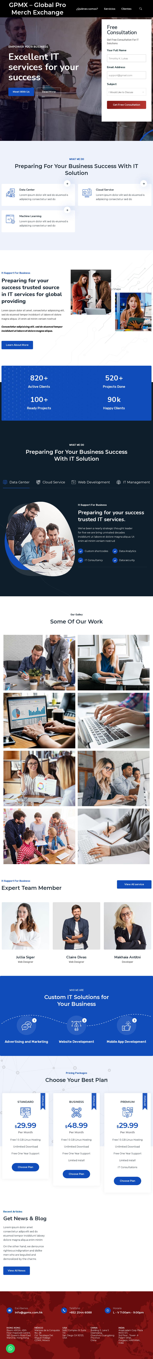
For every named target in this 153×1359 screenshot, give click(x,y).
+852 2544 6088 (80, 1312)
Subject (112, 84)
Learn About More (17, 345)
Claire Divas (76, 957)
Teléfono (74, 1308)
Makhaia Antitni (127, 957)
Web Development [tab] (94, 482)
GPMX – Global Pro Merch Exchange (37, 8)
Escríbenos (21, 1308)
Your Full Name (116, 50)
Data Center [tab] (19, 482)
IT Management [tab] (136, 482)
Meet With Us (21, 91)
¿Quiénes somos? (87, 8)
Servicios (109, 8)
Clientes (126, 8)
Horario (117, 1308)
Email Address (116, 67)
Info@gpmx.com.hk (29, 1312)
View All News (16, 1270)
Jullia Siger (25, 957)
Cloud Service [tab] (54, 482)
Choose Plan (25, 1167)
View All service (134, 884)
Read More (49, 91)
